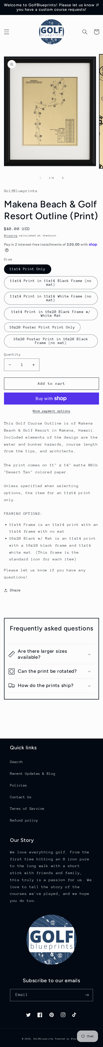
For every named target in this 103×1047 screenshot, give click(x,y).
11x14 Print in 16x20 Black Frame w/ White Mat (50, 313)
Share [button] (15, 590)
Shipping (11, 235)
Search (16, 762)
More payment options (51, 411)
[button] (6, 32)
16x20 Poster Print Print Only (42, 327)
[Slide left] (40, 178)
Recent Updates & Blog (32, 774)
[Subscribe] (87, 995)
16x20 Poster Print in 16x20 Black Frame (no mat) (51, 341)
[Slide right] (62, 178)
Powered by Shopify (68, 1038)
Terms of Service (27, 809)
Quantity (12, 354)
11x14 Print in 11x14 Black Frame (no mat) (51, 282)
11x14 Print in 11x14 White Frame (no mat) (51, 298)
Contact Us (21, 797)
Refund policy (24, 820)
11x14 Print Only (28, 269)
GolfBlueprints (44, 1038)
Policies (18, 785)
